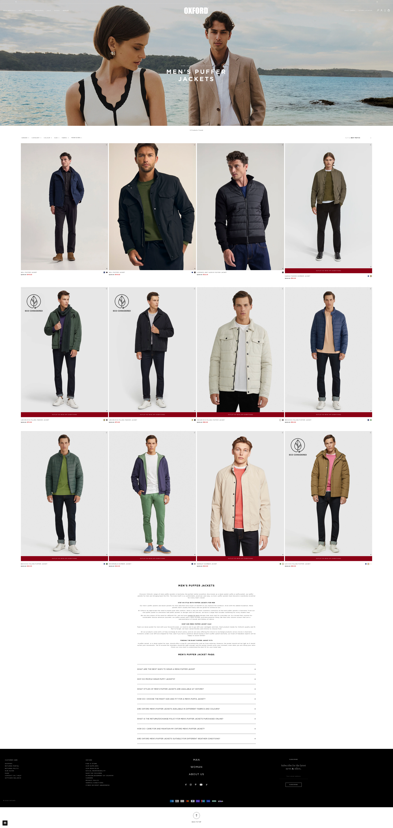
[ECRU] (280, 420)
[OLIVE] (371, 276)
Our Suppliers (92, 766)
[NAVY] (368, 276)
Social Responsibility (96, 770)
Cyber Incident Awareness (98, 785)
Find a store (91, 763)
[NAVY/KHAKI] (192, 564)
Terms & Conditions (94, 782)
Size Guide (9, 770)
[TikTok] (207, 784)
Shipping (8, 763)
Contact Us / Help (13, 775)
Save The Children (94, 773)
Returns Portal (12, 766)
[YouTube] (201, 784)
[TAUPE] (368, 564)
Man (196, 760)
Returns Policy (12, 768)
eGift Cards (350, 10)
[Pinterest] (195, 784)
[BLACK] (107, 272)
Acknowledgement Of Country (100, 775)
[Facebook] (185, 784)
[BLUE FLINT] (104, 272)
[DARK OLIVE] (280, 564)
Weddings (39, 10)
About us (196, 774)
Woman (196, 767)
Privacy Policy (92, 780)
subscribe (293, 784)
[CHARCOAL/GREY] (195, 564)
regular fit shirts (194, 615)
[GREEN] (371, 420)
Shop (189, 66)
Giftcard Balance (13, 778)
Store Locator (365, 10)
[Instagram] (191, 784)
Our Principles (92, 768)
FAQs (7, 773)
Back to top (196, 822)
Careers (89, 778)
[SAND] (283, 564)
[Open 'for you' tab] (5, 823)
